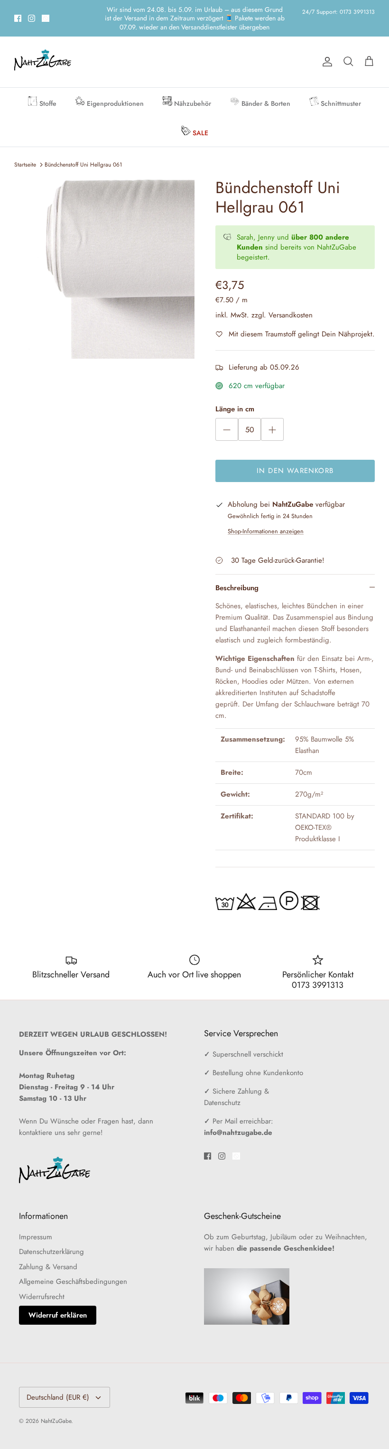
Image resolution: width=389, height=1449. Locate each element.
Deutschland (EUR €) (58, 1380)
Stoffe (46, 87)
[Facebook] (17, 9)
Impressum (35, 1220)
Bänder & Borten (265, 87)
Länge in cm (234, 393)
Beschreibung (237, 571)
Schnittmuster (340, 87)
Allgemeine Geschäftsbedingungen (73, 1265)
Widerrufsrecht (42, 1280)
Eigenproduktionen (114, 87)
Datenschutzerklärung (51, 1235)
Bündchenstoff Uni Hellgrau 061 (83, 148)
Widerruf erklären (57, 1298)
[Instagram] (31, 9)
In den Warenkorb (295, 454)
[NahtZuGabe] (42, 45)
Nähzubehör (191, 87)
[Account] (325, 45)
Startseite (25, 148)
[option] (104, 252)
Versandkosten (291, 298)
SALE (199, 116)
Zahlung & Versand (48, 1250)
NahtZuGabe (56, 1404)
